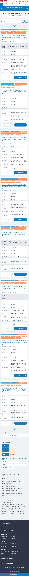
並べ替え (23, 20)
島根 (14, 490)
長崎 (12, 493)
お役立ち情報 (3, 541)
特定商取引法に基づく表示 (9, 569)
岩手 (9, 480)
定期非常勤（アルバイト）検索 (9, 527)
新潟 (12, 483)
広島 (7, 490)
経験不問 (4, 513)
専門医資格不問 (21, 513)
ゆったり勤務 (18, 509)
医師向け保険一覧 (14, 536)
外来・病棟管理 (5, 504)
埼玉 (12, 481)
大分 (17, 493)
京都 (9, 488)
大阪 (7, 488)
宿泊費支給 (18, 461)
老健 (22, 514)
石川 (9, 485)
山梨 (7, 483)
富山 (7, 485)
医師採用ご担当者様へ (25, 1)
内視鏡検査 (8, 506)
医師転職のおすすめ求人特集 (5, 554)
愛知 (7, 486)
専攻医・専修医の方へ (14, 553)
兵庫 (12, 488)
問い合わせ (19, 1)
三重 (14, 486)
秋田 (14, 480)
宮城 (12, 480)
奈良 (17, 488)
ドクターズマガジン (14, 544)
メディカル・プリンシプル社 (7, 563)
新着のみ (18, 508)
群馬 (22, 481)
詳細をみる (20, 77)
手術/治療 (14, 506)
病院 (4, 464)
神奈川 (14, 481)
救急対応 (12, 504)
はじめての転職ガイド (4, 543)
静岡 (12, 486)
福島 (19, 480)
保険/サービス (4, 534)
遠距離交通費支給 (12, 511)
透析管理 (22, 504)
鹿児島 (22, 493)
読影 (24, 506)
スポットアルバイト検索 (8, 530)
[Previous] (2, 8)
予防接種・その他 (11, 508)
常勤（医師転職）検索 (7, 523)
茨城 (17, 481)
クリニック (18, 464)
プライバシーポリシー (12, 567)
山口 (17, 490)
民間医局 (3, 1)
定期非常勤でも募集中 (12, 513)
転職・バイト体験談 (4, 544)
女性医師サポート (4, 553)
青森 (7, 480)
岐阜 (9, 486)
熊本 (14, 493)
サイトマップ (22, 569)
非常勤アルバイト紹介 (14, 551)
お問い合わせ (16, 569)
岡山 (9, 490)
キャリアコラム (13, 546)
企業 (25, 514)
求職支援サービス (4, 549)
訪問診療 (17, 504)
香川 (7, 491)
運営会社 (6, 567)
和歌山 (19, 488)
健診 (3, 506)
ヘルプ (16, 1)
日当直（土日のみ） (7, 467)
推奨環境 (22, 567)
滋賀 (14, 488)
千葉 (9, 481)
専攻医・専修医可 (5, 514)
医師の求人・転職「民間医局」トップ (9, 558)
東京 (7, 481)
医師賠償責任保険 (4, 536)
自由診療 (4, 508)
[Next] (27, 8)
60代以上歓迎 (20, 511)
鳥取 (12, 490)
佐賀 (9, 493)
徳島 (9, 491)
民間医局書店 (13, 538)
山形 (17, 480)
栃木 (20, 481)
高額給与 (5, 461)
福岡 (7, 493)
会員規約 (18, 567)
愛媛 (12, 491)
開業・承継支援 (3, 538)
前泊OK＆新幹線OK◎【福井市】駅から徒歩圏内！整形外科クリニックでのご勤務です (14, 37)
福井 (12, 485)
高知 (14, 491)
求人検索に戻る (15, 435)
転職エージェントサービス (5, 551)
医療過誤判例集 (3, 546)
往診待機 (19, 506)
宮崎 (19, 493)
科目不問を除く (5, 509)
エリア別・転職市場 (14, 543)
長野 (10, 483)
